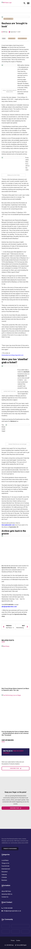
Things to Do (5, 863)
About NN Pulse (6, 891)
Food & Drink (5, 866)
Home (3, 38)
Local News (5, 860)
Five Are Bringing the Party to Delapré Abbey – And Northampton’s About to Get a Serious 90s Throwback (15, 733)
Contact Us (5, 897)
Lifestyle (4, 877)
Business (4, 880)
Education (5, 871)
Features (4, 874)
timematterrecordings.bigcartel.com (12, 355)
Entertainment (12, 38)
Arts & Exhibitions (8, 18)
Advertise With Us (7, 894)
